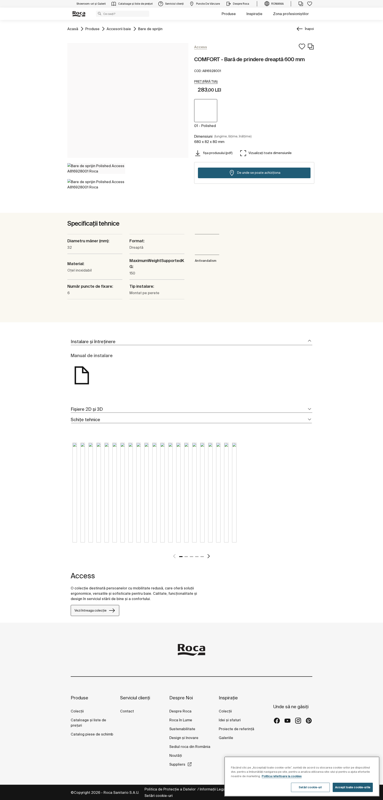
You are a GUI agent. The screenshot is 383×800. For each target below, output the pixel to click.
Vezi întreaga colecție (90, 610)
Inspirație (254, 14)
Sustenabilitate (182, 729)
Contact (127, 711)
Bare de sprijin (150, 29)
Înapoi (309, 29)
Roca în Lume (180, 720)
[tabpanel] (75, 496)
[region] (301, 776)
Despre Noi (181, 697)
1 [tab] (181, 556)
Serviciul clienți (135, 697)
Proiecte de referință (236, 729)
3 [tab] (191, 556)
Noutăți (176, 755)
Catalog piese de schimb (92, 734)
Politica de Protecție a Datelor (171, 789)
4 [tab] (197, 556)
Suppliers (177, 764)
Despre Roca (180, 711)
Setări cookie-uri (159, 796)
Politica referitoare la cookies (282, 776)
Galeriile (226, 738)
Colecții (77, 711)
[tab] (191, 341)
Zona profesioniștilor (291, 14)
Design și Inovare (183, 738)
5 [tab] (202, 556)
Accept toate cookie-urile (352, 787)
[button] (99, 13)
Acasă (72, 29)
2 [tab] (186, 556)
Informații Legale (214, 789)
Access (83, 576)
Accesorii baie (119, 29)
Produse (229, 14)
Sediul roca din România (189, 747)
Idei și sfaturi (230, 720)
